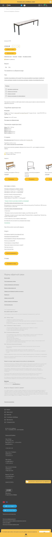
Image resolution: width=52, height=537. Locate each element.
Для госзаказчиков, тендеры (10, 281)
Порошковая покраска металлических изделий (13, 245)
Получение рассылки (8, 304)
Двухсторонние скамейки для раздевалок (30, 78)
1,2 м (6, 67)
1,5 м (9, 67)
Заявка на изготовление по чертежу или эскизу (13, 291)
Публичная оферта (6, 522)
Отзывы (20, 56)
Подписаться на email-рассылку (9, 514)
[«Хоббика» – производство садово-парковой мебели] (9, 5)
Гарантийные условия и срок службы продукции (14, 227)
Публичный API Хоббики (10, 435)
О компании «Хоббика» (12, 417)
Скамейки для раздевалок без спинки (36, 80)
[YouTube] (4, 502)
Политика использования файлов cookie (11, 524)
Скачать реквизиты (11, 253)
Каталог (8, 409)
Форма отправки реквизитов (10, 288)
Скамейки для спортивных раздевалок (20, 80)
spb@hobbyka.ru (8, 453)
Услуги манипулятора (8, 249)
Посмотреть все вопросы (9, 401)
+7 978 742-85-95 (9, 463)
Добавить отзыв (11, 263)
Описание (15, 56)
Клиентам (8, 414)
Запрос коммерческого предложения (11, 284)
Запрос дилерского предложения (11, 301)
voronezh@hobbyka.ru (9, 476)
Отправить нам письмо (10, 154)
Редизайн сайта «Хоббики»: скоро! (26, 1)
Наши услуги (9, 412)
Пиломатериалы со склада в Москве (11, 242)
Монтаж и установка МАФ (9, 240)
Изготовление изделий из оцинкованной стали (14, 234)
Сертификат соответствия (13, 89)
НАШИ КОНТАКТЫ (9, 482)
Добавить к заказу (10, 49)
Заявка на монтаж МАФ (9, 298)
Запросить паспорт (11, 93)
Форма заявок (7, 278)
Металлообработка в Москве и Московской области (14, 238)
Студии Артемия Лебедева (11, 494)
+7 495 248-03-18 (9, 448)
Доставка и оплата (27, 56)
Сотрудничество (10, 422)
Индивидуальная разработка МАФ (11, 236)
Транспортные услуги (8, 247)
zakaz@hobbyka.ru (16, 384)
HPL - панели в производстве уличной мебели (13, 144)
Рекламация (6, 294)
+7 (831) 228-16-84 (9, 470)
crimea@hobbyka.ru (9, 461)
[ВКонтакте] (7, 502)
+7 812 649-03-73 (9, 455)
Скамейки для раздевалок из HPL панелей (12, 78)
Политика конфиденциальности (9, 519)
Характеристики (8, 56)
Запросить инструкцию (12, 91)
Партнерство (9, 419)
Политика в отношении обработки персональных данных (14, 520)
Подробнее (7, 222)
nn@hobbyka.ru (8, 468)
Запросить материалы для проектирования (16, 96)
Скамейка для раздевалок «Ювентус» (11, 172)
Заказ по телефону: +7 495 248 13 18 (13, 152)
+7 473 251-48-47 (9, 478)
